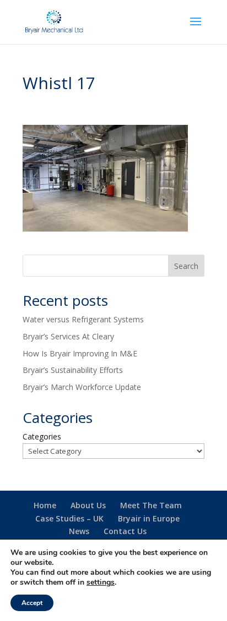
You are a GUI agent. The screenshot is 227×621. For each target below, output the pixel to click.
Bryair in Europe (149, 518)
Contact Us (125, 531)
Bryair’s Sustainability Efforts (73, 370)
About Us (88, 505)
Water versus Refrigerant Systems (83, 319)
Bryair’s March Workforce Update (82, 387)
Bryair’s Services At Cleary (68, 336)
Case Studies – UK (69, 518)
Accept (31, 602)
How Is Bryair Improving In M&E (80, 353)
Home (45, 505)
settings (101, 582)
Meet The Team (151, 505)
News (79, 531)
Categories (42, 436)
